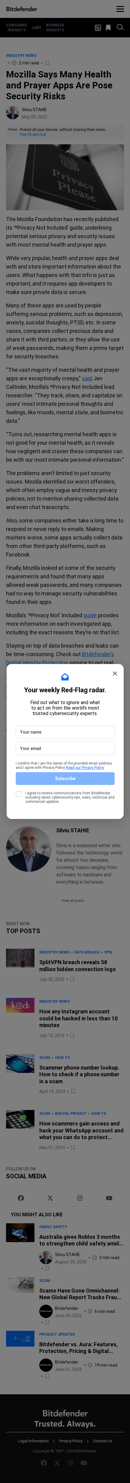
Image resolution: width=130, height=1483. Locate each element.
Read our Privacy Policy (85, 767)
